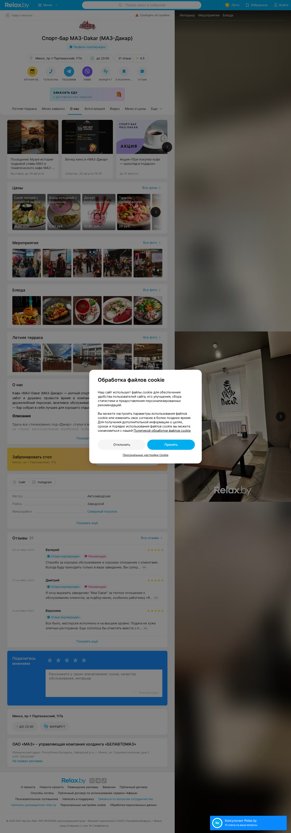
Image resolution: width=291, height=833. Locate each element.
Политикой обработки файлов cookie (162, 431)
